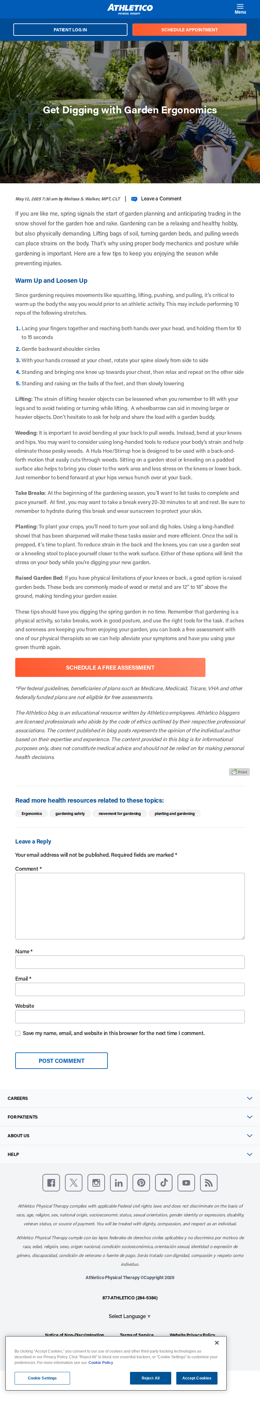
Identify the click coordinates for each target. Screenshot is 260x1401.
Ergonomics (32, 813)
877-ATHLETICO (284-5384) (130, 1298)
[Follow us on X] (73, 1182)
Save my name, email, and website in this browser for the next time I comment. (114, 1032)
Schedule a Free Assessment (110, 667)
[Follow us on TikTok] (163, 1182)
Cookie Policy (100, 1362)
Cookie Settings (42, 1378)
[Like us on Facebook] (51, 1182)
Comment (28, 868)
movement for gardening (120, 813)
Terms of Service (136, 1335)
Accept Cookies (197, 1378)
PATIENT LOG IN (70, 30)
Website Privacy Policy (192, 1335)
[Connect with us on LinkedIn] (118, 1182)
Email (23, 978)
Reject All (150, 1378)
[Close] (217, 1343)
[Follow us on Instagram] (96, 1182)
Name (24, 951)
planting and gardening (174, 813)
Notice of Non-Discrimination (74, 1335)
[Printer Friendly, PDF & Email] (239, 772)
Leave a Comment (161, 198)
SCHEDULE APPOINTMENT (189, 30)
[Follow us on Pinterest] (141, 1182)
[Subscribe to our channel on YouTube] (186, 1182)
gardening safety (69, 813)
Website (24, 1005)
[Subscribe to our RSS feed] (209, 1182)
